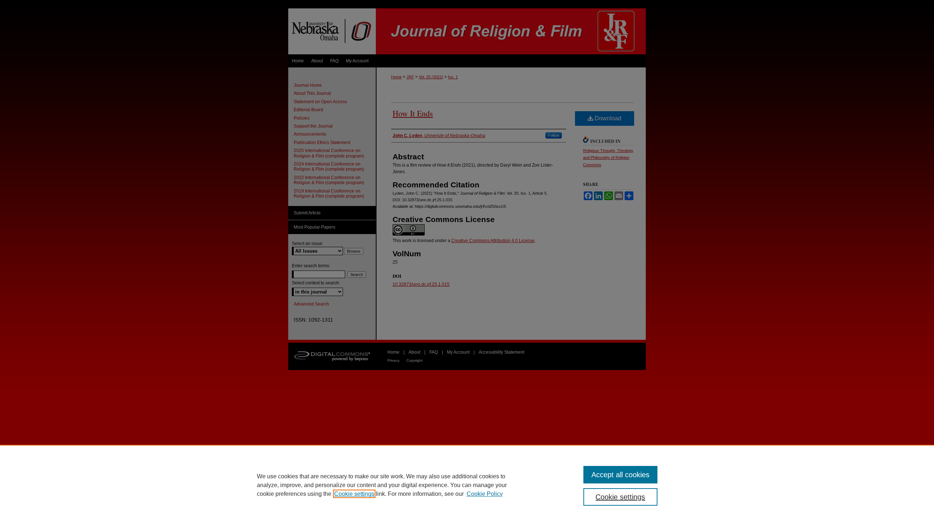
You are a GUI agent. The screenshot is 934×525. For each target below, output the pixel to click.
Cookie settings (354, 494)
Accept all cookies (620, 475)
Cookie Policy (485, 494)
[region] (467, 485)
